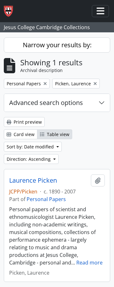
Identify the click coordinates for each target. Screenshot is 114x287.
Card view (23, 134)
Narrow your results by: (57, 45)
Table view (57, 134)
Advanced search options (46, 102)
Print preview (27, 122)
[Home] (11, 11)
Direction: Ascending (29, 159)
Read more (89, 262)
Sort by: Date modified (31, 147)
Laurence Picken (33, 180)
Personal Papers (46, 199)
